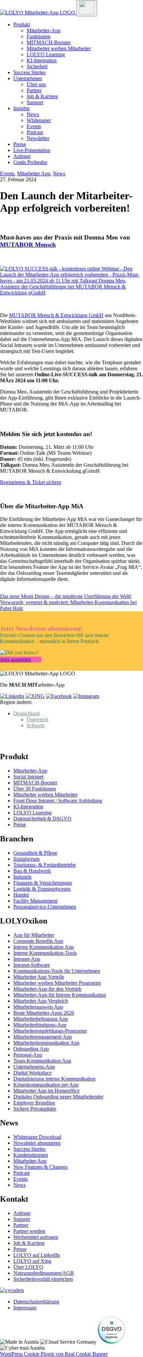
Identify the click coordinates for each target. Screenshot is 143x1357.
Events (34, 126)
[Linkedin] (12, 696)
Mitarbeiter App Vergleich (40, 1001)
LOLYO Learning (46, 54)
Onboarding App (31, 1049)
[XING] (35, 696)
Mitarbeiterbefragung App (40, 1019)
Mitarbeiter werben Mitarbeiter (59, 48)
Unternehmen (27, 78)
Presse (20, 1249)
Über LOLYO (28, 1267)
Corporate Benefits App (38, 941)
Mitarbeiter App (33, 173)
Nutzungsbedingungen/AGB (43, 1273)
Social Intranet (28, 776)
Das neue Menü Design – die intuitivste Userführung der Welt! (65, 596)
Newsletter (38, 138)
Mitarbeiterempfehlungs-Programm (50, 1031)
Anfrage (22, 156)
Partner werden (29, 1231)
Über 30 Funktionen (34, 788)
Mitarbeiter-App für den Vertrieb (47, 989)
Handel (21, 895)
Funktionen (39, 36)
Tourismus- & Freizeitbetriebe (44, 865)
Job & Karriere (42, 96)
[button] (26, 713)
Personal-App (27, 1055)
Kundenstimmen (30, 1155)
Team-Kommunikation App (42, 1061)
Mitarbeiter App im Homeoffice (46, 1091)
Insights (21, 108)
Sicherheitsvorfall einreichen (43, 1279)
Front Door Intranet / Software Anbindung (57, 800)
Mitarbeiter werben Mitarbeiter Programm (57, 983)
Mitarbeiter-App (44, 30)
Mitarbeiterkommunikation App (46, 1043)
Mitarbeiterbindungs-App (40, 1025)
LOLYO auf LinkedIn (36, 1255)
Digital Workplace (32, 1073)
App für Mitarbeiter (33, 935)
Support (35, 102)
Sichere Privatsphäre (34, 1108)
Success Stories (29, 72)
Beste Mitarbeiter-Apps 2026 (43, 1013)
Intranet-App (26, 959)
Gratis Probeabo (30, 162)
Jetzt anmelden (15, 659)
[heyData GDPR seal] (111, 1342)
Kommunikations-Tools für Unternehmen (56, 971)
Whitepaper (39, 120)
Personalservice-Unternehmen (44, 907)
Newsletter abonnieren (37, 1143)
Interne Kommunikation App (43, 947)
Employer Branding (34, 1102)
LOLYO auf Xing (32, 1261)
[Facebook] (59, 696)
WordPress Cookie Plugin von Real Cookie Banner (54, 1354)
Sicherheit (37, 66)
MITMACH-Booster (49, 42)
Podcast (35, 132)
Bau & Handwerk (32, 871)
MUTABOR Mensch (28, 244)
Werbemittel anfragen (35, 1237)
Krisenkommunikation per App (45, 1085)
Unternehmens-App (34, 1067)
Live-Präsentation (31, 150)
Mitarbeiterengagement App (42, 1037)
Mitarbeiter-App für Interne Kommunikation (59, 995)
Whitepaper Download (37, 1137)
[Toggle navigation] (86, 8)
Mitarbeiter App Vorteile (38, 977)
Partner (34, 90)
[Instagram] (86, 696)
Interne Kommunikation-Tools (45, 953)
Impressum (24, 1307)
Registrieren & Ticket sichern (30, 482)
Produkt (21, 24)
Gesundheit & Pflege (35, 853)
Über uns (36, 84)
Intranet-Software (31, 965)
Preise (19, 144)
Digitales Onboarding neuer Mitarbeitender (58, 1097)
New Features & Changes (40, 1167)
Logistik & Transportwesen (42, 889)
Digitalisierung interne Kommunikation (54, 1079)
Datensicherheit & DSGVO (42, 818)
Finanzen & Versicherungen (42, 883)
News (33, 114)
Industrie (22, 877)
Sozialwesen (26, 859)
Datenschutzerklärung (36, 1301)
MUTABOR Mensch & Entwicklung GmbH (56, 315)
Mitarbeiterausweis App (38, 1007)
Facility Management (35, 901)
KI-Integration (42, 60)
